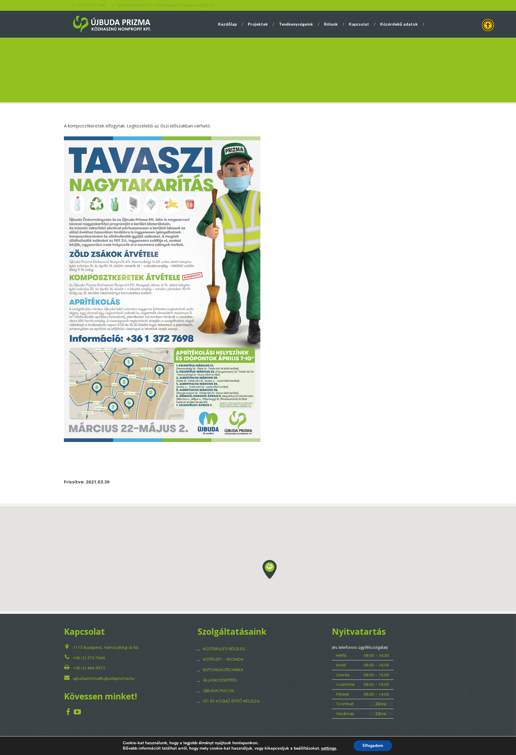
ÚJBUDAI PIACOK (218, 690)
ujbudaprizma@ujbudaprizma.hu (103, 678)
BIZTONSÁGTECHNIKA (223, 669)
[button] (269, 569)
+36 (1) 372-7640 (89, 657)
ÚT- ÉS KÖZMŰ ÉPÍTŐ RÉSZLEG (231, 701)
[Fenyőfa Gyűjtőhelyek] (444, 70)
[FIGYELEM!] (72, 70)
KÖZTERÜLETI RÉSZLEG (224, 648)
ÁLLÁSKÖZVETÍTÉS (220, 680)
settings (328, 748)
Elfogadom (373, 745)
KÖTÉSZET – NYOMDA (223, 659)
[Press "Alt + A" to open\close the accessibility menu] (488, 25)
